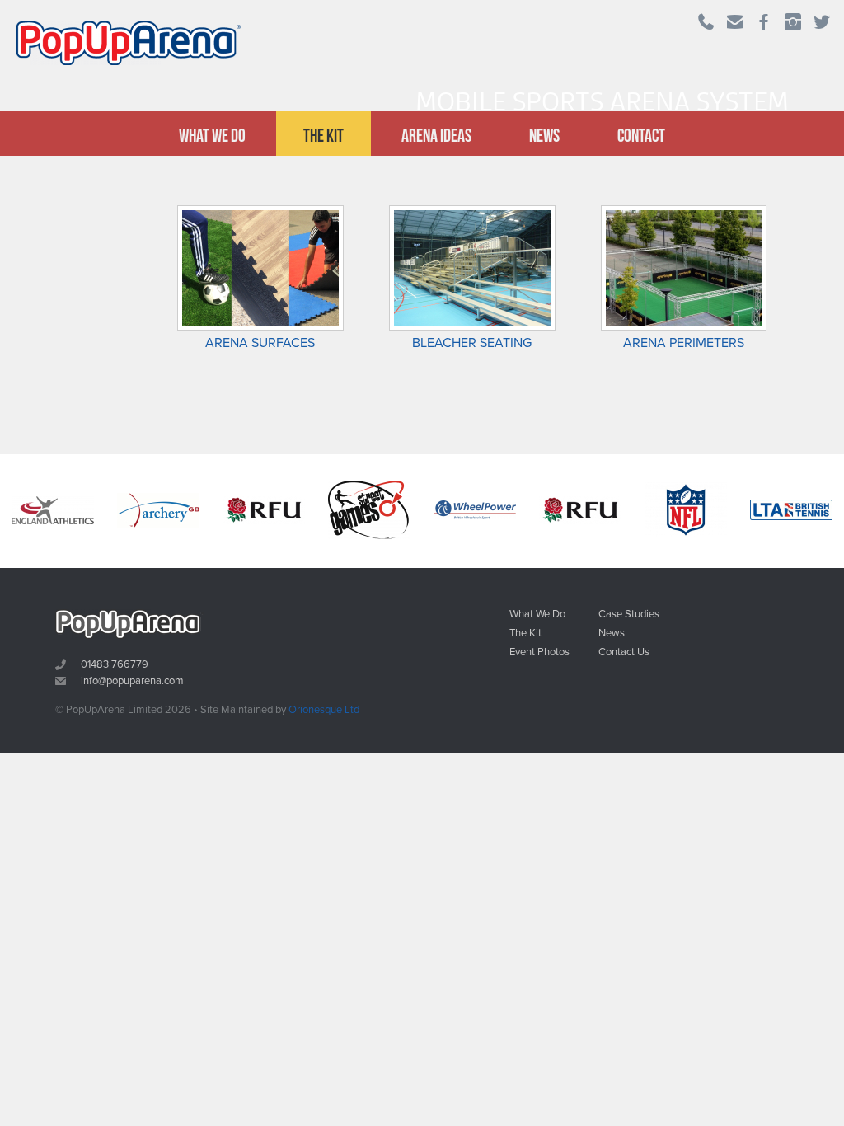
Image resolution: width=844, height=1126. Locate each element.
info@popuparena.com (132, 680)
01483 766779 (114, 664)
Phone (707, 24)
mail (736, 24)
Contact (641, 135)
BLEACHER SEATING (472, 343)
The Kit (323, 135)
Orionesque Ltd (323, 709)
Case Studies (628, 614)
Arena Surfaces (260, 343)
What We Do (212, 135)
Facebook (765, 24)
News (544, 135)
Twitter (823, 24)
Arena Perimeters (683, 343)
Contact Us (623, 652)
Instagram (794, 24)
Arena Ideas (436, 135)
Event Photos (539, 652)
